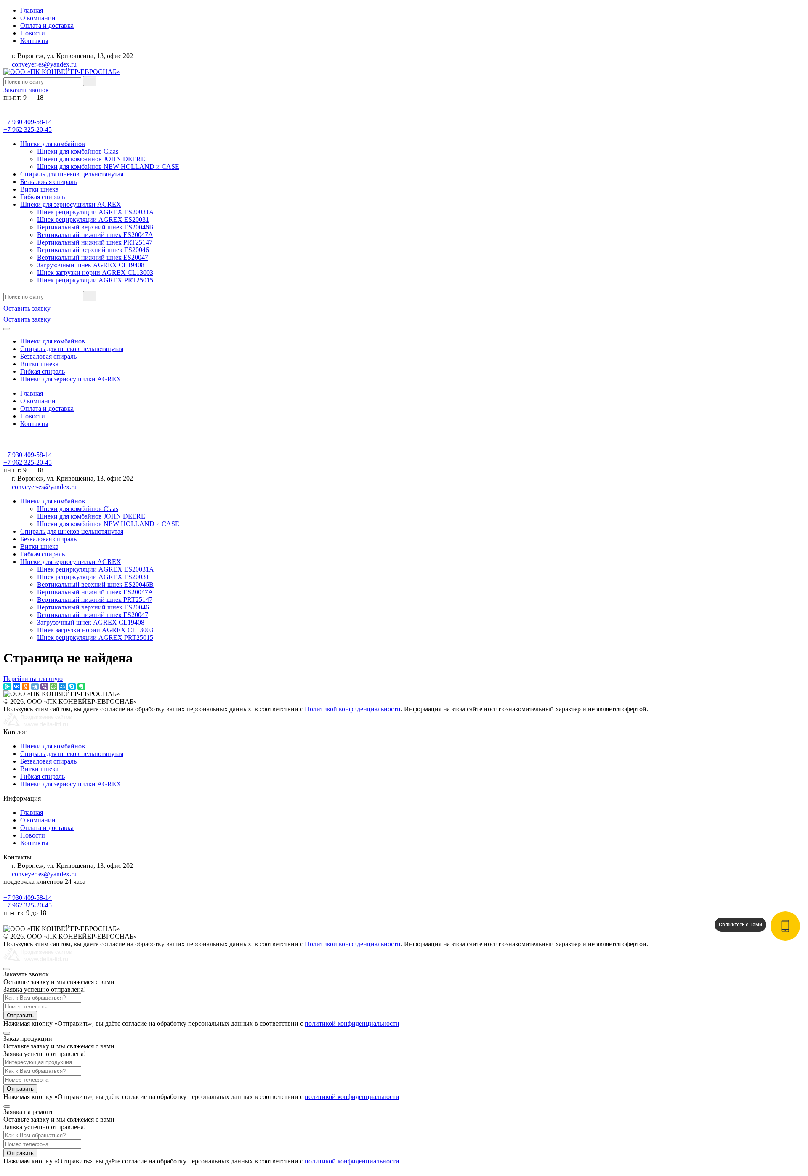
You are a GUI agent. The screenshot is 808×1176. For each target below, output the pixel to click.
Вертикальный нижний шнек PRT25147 (94, 242)
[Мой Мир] (62, 686)
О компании (38, 17)
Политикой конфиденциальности (353, 709)
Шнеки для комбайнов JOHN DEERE (91, 158)
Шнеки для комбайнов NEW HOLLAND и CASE (108, 166)
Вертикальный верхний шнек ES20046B (95, 227)
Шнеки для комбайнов (52, 143)
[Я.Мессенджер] (7, 686)
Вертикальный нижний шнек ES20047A (95, 234)
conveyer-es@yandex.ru (44, 64)
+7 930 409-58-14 (27, 121)
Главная (31, 10)
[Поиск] (89, 81)
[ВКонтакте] (16, 686)
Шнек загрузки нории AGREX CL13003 (95, 272)
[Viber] (44, 686)
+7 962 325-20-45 (27, 129)
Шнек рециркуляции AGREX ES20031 (93, 219)
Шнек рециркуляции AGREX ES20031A (95, 212)
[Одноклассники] (25, 686)
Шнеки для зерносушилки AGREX (70, 204)
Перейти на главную (33, 678)
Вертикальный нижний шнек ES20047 (92, 257)
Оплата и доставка (47, 25)
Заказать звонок (26, 89)
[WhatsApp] (53, 686)
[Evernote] (81, 686)
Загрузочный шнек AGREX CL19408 (90, 265)
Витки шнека (39, 189)
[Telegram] (35, 686)
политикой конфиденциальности (352, 1023)
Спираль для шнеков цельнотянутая (71, 174)
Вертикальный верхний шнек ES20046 (93, 249)
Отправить (20, 1015)
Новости (32, 33)
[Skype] (72, 686)
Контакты (34, 40)
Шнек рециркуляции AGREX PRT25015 (95, 280)
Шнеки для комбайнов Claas (77, 151)
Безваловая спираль (48, 181)
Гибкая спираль (42, 196)
